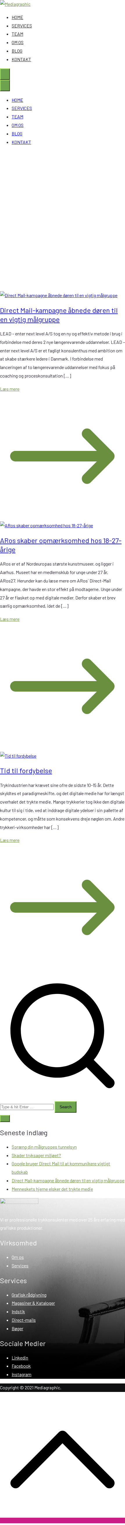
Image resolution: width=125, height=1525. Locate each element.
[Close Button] (5, 85)
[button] (5, 1118)
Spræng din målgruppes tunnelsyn (44, 1147)
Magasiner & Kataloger (33, 1303)
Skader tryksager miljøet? (36, 1155)
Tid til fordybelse (26, 770)
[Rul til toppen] (62, 1520)
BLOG (17, 51)
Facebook (21, 1366)
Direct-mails (24, 1320)
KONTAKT (21, 59)
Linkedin (20, 1357)
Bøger (17, 1328)
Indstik (18, 1311)
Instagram (21, 1374)
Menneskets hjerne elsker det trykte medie (52, 1189)
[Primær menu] (5, 74)
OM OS (18, 42)
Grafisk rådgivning (29, 1294)
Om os (18, 1257)
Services (20, 1265)
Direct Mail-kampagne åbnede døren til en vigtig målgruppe (68, 1180)
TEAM (17, 34)
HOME (17, 17)
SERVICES (22, 25)
